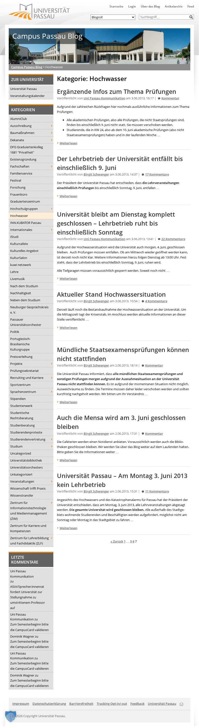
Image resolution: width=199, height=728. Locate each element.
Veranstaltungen (22, 481)
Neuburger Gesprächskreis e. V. (29, 310)
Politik (14, 332)
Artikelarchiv (174, 6)
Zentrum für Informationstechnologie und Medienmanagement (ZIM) (28, 510)
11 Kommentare (157, 491)
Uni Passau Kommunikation (22, 574)
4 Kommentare (156, 301)
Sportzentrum (20, 384)
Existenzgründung (23, 159)
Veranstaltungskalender (27, 96)
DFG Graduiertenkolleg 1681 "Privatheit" (26, 149)
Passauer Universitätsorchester (25, 322)
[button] (191, 17)
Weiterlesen (68, 143)
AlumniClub (18, 119)
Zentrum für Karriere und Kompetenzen (28, 528)
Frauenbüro (18, 194)
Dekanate (17, 140)
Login (132, 6)
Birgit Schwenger (96, 174)
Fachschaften (19, 166)
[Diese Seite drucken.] (181, 703)
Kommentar (170, 98)
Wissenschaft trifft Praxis (28, 488)
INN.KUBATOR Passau (25, 223)
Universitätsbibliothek (26, 460)
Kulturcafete (19, 244)
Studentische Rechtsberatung (21, 415)
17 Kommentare (157, 174)
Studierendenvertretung (27, 439)
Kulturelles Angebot (24, 251)
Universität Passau (23, 89)
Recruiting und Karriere (26, 377)
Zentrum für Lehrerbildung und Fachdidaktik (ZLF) (29, 540)
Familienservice (21, 173)
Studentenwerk (21, 406)
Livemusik (17, 279)
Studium (16, 446)
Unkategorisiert (21, 474)
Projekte (16, 363)
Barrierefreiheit (81, 703)
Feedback (137, 703)
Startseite (116, 6)
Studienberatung (22, 425)
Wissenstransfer (21, 495)
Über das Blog (150, 6)
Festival (15, 180)
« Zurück (117, 541)
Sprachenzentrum (23, 392)
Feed (190, 6)
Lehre (14, 272)
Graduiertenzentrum (25, 201)
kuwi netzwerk (20, 265)
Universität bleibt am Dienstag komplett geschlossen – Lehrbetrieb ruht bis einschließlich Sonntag (116, 223)
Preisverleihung (21, 356)
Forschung (17, 187)
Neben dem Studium (25, 300)
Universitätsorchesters (26, 467)
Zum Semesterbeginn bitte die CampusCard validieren (29, 627)
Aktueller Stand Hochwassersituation (111, 294)
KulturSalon (18, 258)
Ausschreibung (21, 126)
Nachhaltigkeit (20, 293)
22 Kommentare (173, 239)
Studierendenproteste (26, 432)
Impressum (20, 703)
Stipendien (18, 399)
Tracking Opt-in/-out (112, 703)
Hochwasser (19, 215)
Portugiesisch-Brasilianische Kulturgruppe (20, 344)
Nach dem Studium (24, 286)
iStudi (14, 237)
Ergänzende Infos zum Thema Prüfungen (116, 92)
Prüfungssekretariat (24, 370)
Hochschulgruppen (24, 208)
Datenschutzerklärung (49, 703)
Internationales (21, 230)
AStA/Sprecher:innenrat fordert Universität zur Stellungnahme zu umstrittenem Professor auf (27, 597)
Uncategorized (20, 453)
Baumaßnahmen (22, 133)
